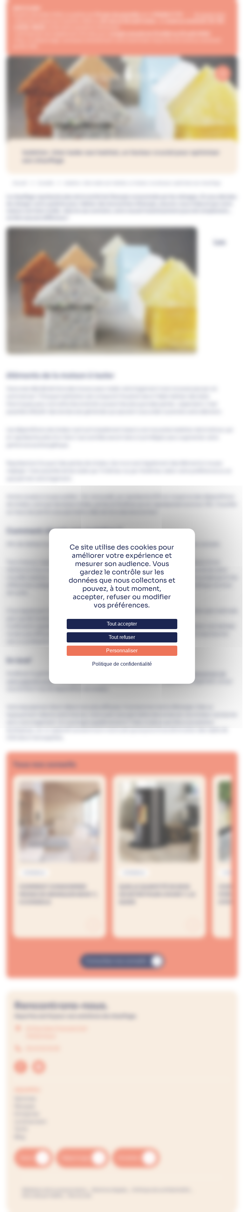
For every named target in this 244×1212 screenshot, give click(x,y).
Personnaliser (122, 650)
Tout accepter (122, 624)
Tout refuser (122, 637)
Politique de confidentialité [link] (122, 664)
